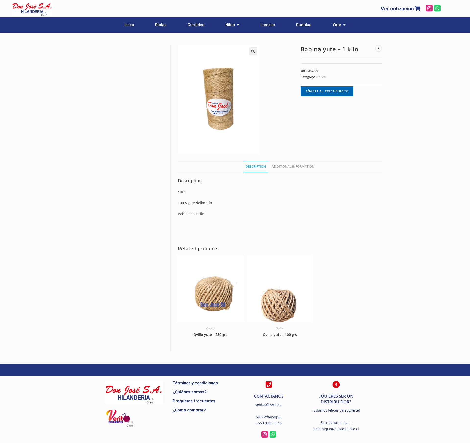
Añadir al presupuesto (327, 91)
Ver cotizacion (397, 8)
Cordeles (196, 25)
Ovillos (321, 77)
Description (256, 166)
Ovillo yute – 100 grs (280, 334)
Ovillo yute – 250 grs (210, 334)
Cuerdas (303, 25)
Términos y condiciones (195, 382)
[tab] (255, 166)
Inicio (129, 25)
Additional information (293, 166)
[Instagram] (429, 8)
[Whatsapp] (437, 8)
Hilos (230, 25)
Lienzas (267, 25)
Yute (336, 25)
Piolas (160, 25)
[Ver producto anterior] (378, 48)
